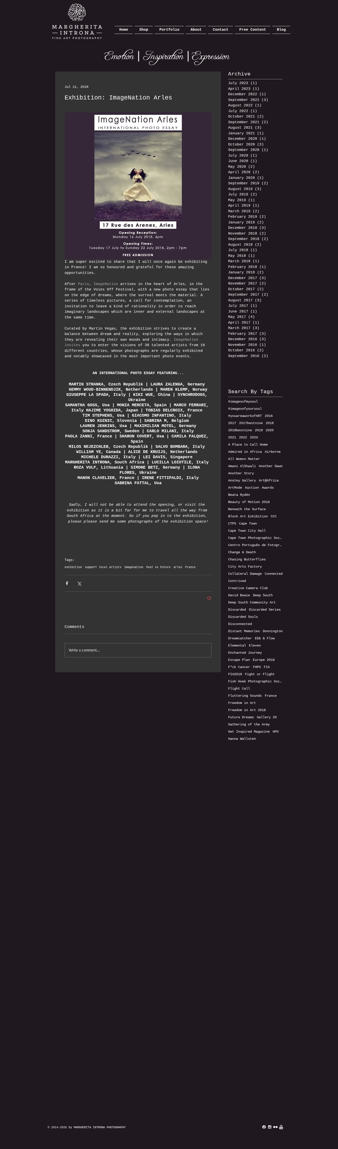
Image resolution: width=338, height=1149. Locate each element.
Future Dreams (241, 717)
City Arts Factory (245, 567)
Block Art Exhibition (248, 516)
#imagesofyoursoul (245, 409)
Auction (252, 488)
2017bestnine (251, 423)
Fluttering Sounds (245, 696)
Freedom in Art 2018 (247, 710)
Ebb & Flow (265, 638)
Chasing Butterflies (247, 559)
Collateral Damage (245, 574)
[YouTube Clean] (281, 1127)
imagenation (133, 567)
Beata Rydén (239, 495)
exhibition (73, 567)
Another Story (241, 473)
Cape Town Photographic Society (255, 538)
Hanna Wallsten (242, 739)
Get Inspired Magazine (249, 732)
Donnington (273, 631)
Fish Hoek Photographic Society (255, 681)
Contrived (237, 581)
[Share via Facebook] (67, 583)
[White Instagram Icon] (269, 1127)
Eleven (255, 645)
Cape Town (248, 524)
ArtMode (235, 488)
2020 (270, 430)
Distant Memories (244, 631)
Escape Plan (239, 660)
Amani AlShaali (242, 466)
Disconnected (240, 624)
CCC (274, 516)
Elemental (237, 645)
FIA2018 (235, 674)
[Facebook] (264, 1127)
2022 (243, 437)
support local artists (103, 567)
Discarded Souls (243, 617)
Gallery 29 (267, 717)
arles (177, 567)
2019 (259, 430)
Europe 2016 (264, 660)
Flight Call (239, 689)
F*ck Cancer (239, 667)
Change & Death (242, 552)
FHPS (257, 667)
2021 (232, 437)
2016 (269, 416)
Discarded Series (265, 610)
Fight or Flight (260, 674)
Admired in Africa (245, 452)
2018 (270, 423)
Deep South (263, 595)
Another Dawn (271, 466)
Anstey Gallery (242, 480)
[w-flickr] (275, 1127)
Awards (268, 488)
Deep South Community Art (252, 602)
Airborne (273, 452)
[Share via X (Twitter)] (79, 583)
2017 (232, 423)
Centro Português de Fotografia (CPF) (255, 545)
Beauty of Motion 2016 (249, 502)
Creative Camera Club (248, 588)
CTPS (232, 524)
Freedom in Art (242, 703)
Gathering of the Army (249, 724)
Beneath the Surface (247, 509)
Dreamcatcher (240, 638)
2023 (254, 437)
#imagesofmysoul (243, 402)
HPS (276, 732)
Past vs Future (158, 567)
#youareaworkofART (245, 416)
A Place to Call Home (248, 445)
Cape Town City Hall (247, 531)
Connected (274, 574)
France (190, 567)
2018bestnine (240, 430)
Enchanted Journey (245, 653)
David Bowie (239, 595)
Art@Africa (269, 480)
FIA (267, 667)
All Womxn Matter (244, 459)
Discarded (237, 610)
